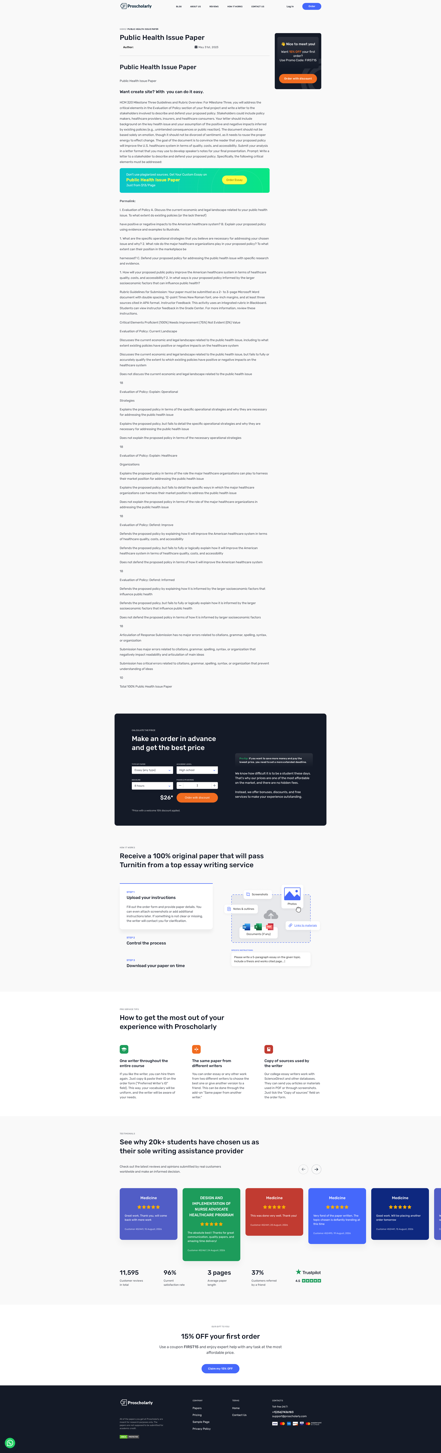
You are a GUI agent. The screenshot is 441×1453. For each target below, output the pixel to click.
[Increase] (214, 785)
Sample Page (201, 1422)
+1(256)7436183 (283, 1412)
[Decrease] (180, 785)
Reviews (214, 6)
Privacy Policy (202, 1428)
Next (316, 1169)
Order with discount (298, 78)
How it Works (235, 6)
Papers (197, 1408)
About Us (195, 6)
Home (236, 1408)
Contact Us (257, 6)
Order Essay (234, 180)
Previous (303, 1169)
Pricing (197, 1415)
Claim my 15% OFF (220, 1368)
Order (312, 6)
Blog (179, 6)
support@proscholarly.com (289, 1416)
